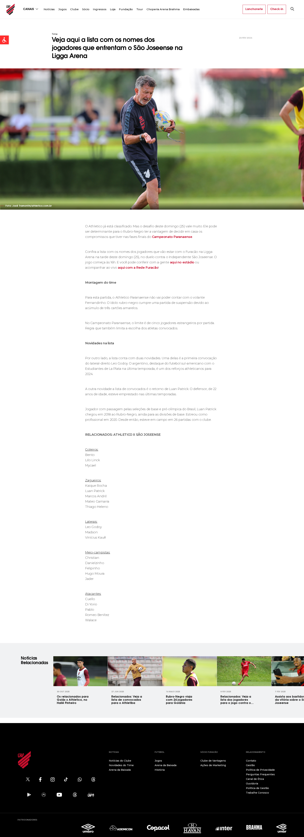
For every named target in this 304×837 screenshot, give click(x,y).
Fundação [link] (126, 9)
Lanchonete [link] (254, 9)
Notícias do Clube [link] (120, 760)
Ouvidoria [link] (252, 783)
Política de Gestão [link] (257, 788)
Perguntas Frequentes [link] (260, 774)
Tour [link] (139, 9)
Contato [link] (251, 760)
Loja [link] (112, 9)
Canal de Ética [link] (255, 779)
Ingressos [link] (99, 9)
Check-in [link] (276, 9)
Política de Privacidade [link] (260, 769)
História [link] (160, 769)
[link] (4, 40)
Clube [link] (74, 9)
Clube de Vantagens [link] (213, 760)
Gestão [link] (250, 765)
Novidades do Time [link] (121, 765)
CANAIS (29, 9)
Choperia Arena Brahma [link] (163, 9)
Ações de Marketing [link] (213, 765)
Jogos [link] (62, 9)
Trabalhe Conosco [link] (257, 792)
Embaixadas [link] (191, 9)
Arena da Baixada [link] (120, 769)
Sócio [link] (85, 9)
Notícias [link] (49, 9)
